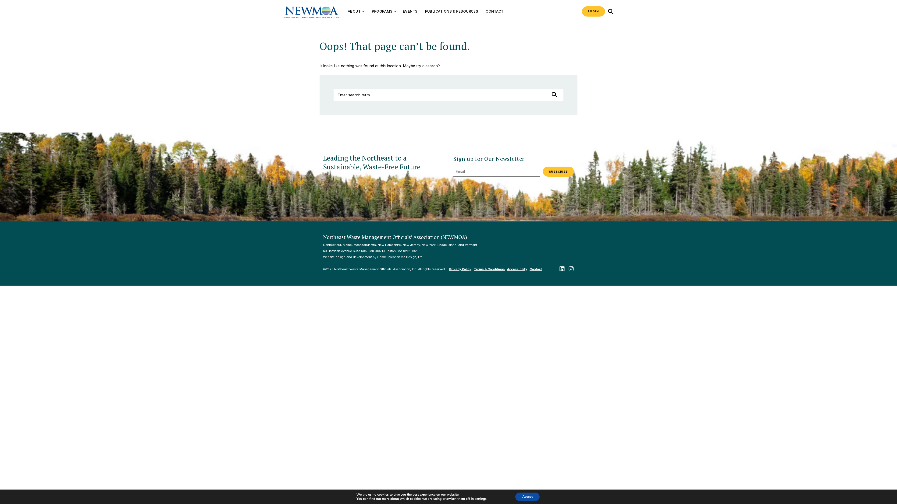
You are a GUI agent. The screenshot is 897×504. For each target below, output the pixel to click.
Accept (527, 496)
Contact (494, 11)
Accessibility (517, 269)
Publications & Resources (451, 11)
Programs (382, 11)
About (354, 11)
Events (410, 11)
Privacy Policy (460, 269)
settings (481, 499)
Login (593, 11)
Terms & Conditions (489, 269)
